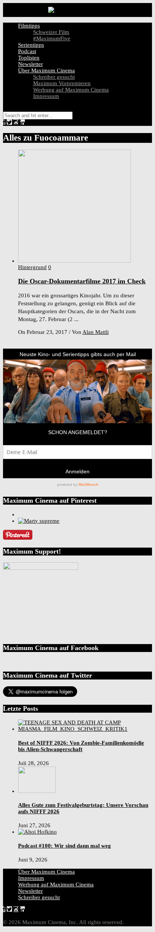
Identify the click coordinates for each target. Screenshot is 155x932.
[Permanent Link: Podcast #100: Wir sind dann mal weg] (37, 832)
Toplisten (29, 58)
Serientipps (31, 45)
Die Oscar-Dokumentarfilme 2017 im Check (82, 281)
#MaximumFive (51, 38)
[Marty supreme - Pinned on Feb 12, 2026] (38, 521)
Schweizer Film (51, 32)
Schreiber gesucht (54, 77)
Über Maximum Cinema (46, 70)
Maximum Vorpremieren (62, 83)
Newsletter (30, 64)
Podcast (27, 51)
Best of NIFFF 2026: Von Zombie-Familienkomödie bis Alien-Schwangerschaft (81, 746)
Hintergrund (32, 267)
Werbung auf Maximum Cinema (71, 90)
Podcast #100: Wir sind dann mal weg (64, 846)
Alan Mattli (95, 332)
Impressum (46, 96)
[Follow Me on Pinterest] (17, 538)
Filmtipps (29, 26)
